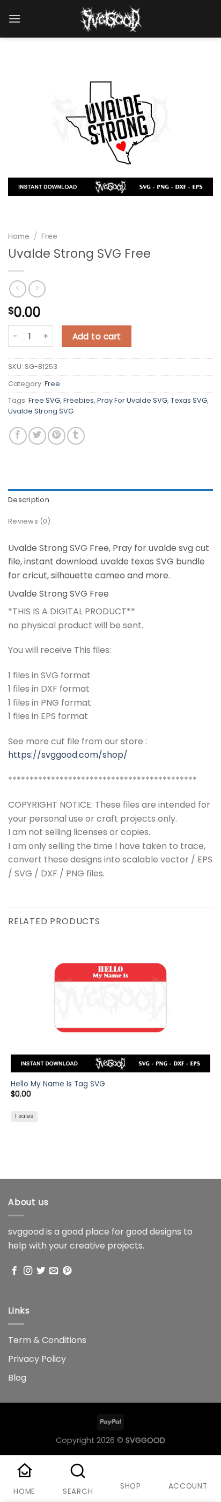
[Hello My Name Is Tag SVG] (110, 1006)
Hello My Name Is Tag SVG (58, 1084)
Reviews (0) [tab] (29, 521)
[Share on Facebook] (18, 436)
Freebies (78, 400)
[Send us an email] (53, 1271)
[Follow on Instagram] (28, 1271)
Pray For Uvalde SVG (132, 400)
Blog (17, 1378)
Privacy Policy (37, 1359)
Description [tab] (28, 499)
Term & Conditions (47, 1340)
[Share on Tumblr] (76, 436)
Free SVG (44, 400)
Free (49, 236)
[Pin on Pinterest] (56, 436)
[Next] (48, 206)
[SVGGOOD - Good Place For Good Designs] (111, 18)
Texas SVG (189, 400)
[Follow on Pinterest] (67, 1271)
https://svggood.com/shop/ (68, 755)
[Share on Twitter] (37, 436)
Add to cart (96, 336)
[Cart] (207, 21)
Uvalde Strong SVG (40, 411)
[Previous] (18, 206)
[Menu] (14, 18)
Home (19, 236)
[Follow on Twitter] (40, 1271)
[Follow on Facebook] (14, 1271)
